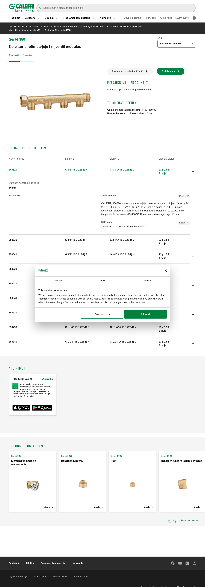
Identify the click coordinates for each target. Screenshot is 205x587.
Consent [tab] (57, 280)
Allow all (145, 314)
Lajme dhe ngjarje (132, 18)
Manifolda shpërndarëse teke (128, 26)
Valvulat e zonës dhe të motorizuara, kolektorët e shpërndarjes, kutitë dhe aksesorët (73, 26)
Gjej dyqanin (168, 71)
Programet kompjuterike (53, 563)
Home (17, 26)
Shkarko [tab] (27, 55)
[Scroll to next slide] (175, 521)
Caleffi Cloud (182, 18)
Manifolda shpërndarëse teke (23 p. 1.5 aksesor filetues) (36, 30)
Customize (100, 314)
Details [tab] (102, 280)
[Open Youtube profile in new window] (180, 563)
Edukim (30, 563)
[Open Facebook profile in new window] (173, 563)
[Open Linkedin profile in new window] (187, 563)
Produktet (14, 18)
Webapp (45, 379)
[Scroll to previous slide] (170, 521)
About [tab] (147, 280)
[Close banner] (166, 271)
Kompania (78, 563)
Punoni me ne (166, 18)
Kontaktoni (150, 18)
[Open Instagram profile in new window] (194, 563)
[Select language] (194, 18)
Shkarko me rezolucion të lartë (127, 71)
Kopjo (182, 196)
